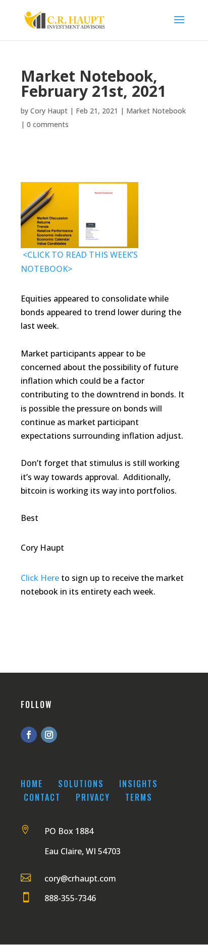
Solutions (81, 784)
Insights (138, 784)
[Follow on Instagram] (49, 735)
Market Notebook (156, 110)
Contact (42, 797)
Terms (138, 797)
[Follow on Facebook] (29, 735)
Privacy (93, 797)
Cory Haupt (49, 110)
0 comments (48, 124)
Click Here (40, 577)
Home (32, 784)
